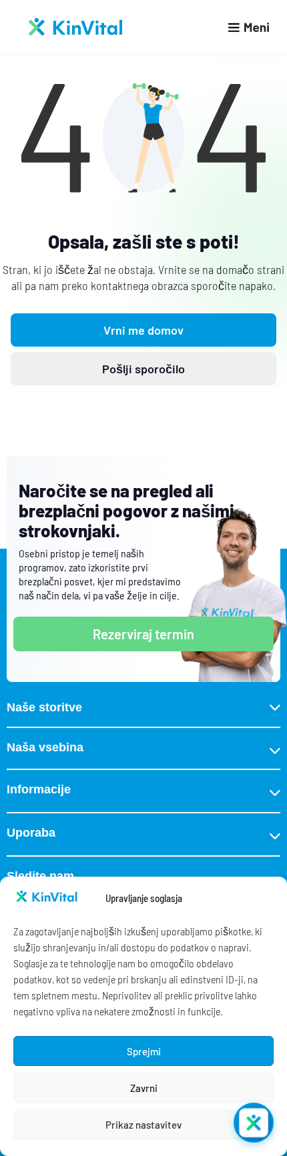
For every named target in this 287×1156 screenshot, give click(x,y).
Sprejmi (144, 1051)
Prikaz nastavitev (143, 1125)
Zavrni (144, 1088)
